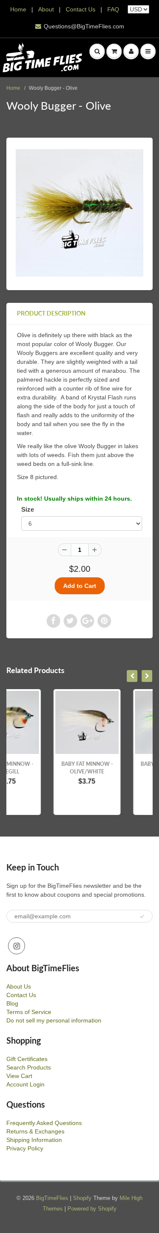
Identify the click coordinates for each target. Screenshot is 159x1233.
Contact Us (80, 9)
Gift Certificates (26, 1059)
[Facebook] (53, 621)
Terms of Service (28, 1012)
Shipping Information (34, 1139)
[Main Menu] (147, 51)
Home (18, 9)
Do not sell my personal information (53, 1020)
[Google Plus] (87, 621)
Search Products (28, 1067)
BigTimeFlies (52, 1198)
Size (27, 509)
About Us (18, 986)
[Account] (131, 51)
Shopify (82, 1198)
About (47, 9)
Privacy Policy (24, 1148)
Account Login (25, 1084)
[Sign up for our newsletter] (142, 916)
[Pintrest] (104, 621)
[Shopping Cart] (114, 51)
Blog (12, 1003)
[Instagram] (16, 945)
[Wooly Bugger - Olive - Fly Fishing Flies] (79, 213)
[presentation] (132, 676)
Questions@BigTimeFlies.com (84, 26)
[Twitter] (70, 621)
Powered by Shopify (92, 1208)
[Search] (97, 51)
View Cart (19, 1075)
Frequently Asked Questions (44, 1122)
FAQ (113, 9)
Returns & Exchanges (35, 1131)
